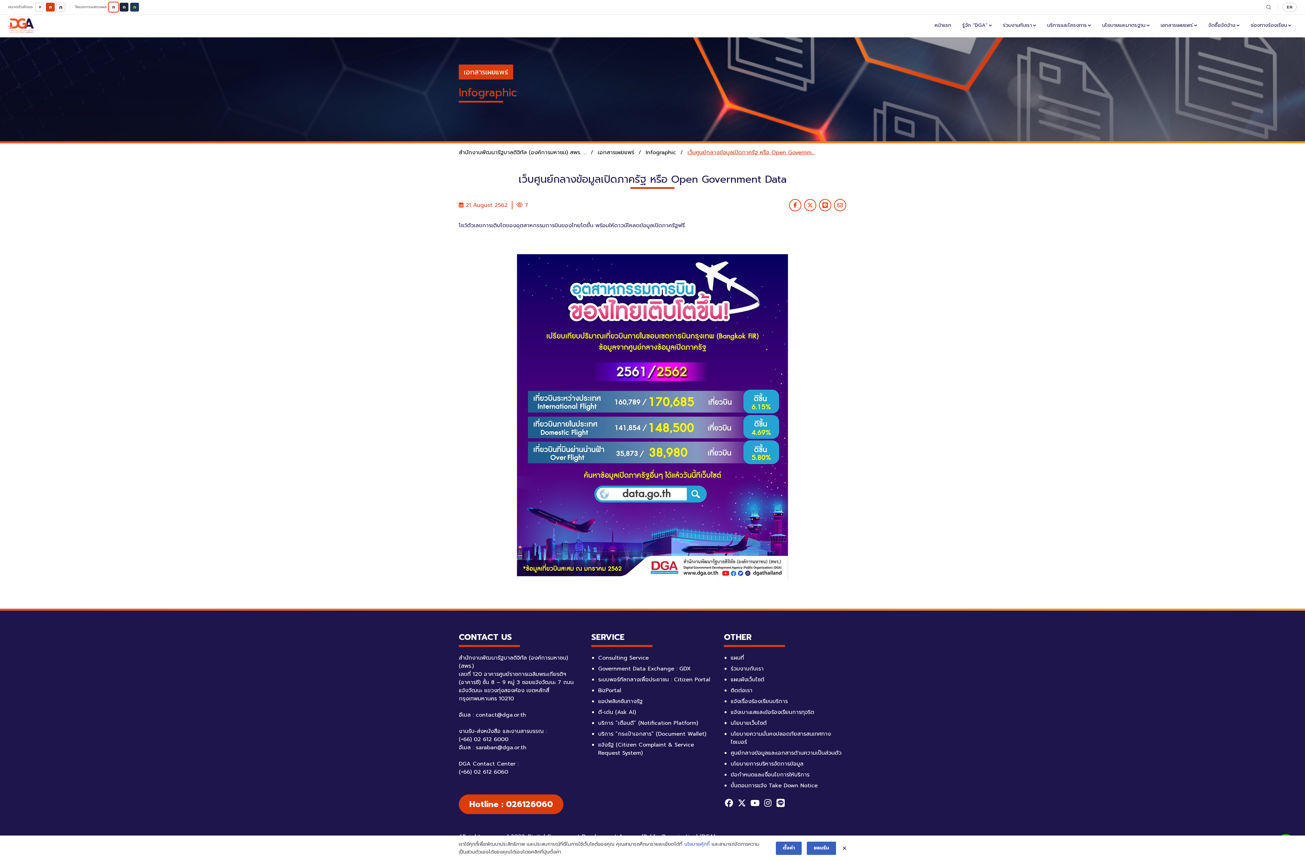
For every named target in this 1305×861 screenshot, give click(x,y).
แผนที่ (737, 658)
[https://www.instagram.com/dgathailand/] (768, 803)
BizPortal (609, 690)
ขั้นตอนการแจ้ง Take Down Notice (774, 786)
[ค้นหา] (1269, 7)
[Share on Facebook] (795, 205)
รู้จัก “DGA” (975, 25)
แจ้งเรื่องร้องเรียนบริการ (759, 701)
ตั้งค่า (789, 847)
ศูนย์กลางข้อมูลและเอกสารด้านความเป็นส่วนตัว (786, 753)
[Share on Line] (825, 205)
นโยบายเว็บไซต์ (749, 723)
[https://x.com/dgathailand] (742, 803)
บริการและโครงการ (1067, 25)
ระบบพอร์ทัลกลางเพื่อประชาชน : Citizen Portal (654, 680)
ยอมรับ (821, 847)
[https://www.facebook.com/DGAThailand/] (729, 803)
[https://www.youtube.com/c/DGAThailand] (755, 803)
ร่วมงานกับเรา (1017, 25)
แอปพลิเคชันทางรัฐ (620, 701)
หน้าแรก (943, 25)
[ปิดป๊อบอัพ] (844, 848)
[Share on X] (810, 205)
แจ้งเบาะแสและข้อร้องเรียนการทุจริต (772, 712)
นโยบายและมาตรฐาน (1123, 25)
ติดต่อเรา (741, 690)
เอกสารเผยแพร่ (1177, 25)
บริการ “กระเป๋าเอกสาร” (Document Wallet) (652, 734)
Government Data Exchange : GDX (644, 669)
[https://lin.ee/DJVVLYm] (781, 803)
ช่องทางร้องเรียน (1269, 25)
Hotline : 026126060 (511, 804)
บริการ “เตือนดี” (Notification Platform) (648, 723)
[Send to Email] (840, 205)
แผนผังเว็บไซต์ (747, 680)
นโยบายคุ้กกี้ (697, 844)
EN (1289, 7)
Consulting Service (623, 658)
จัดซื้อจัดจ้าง (1221, 25)
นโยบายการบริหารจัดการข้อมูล (767, 764)
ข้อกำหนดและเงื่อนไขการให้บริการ (770, 775)
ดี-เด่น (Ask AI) (617, 712)
